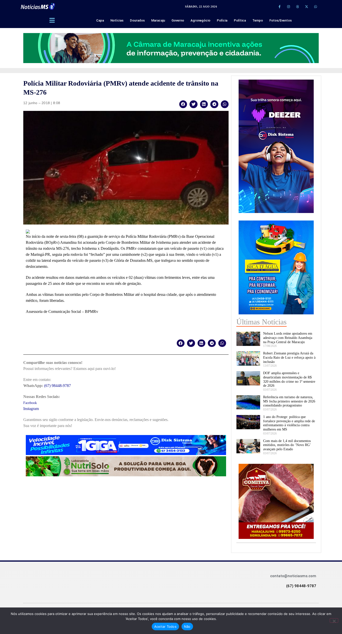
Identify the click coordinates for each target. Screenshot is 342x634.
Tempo (257, 20)
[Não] (334, 620)
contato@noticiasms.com (293, 576)
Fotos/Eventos (280, 20)
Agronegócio (200, 20)
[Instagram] (288, 6)
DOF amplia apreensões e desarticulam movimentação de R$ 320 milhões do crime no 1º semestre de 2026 (289, 379)
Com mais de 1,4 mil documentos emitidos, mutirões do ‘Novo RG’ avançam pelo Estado (287, 445)
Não (187, 626)
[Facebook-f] (279, 6)
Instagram (31, 408)
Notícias (116, 20)
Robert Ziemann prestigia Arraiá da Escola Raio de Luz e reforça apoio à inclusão (289, 357)
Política (240, 20)
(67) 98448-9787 (57, 385)
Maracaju (158, 20)
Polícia (222, 20)
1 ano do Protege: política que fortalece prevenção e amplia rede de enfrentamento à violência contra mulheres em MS (289, 423)
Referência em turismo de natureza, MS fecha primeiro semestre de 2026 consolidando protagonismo (289, 401)
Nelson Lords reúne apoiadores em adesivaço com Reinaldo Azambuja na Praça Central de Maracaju (287, 338)
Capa (100, 20)
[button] (183, 104)
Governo (178, 20)
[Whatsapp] (315, 6)
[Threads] (297, 6)
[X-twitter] (306, 6)
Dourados (137, 20)
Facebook (30, 403)
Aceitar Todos (165, 626)
